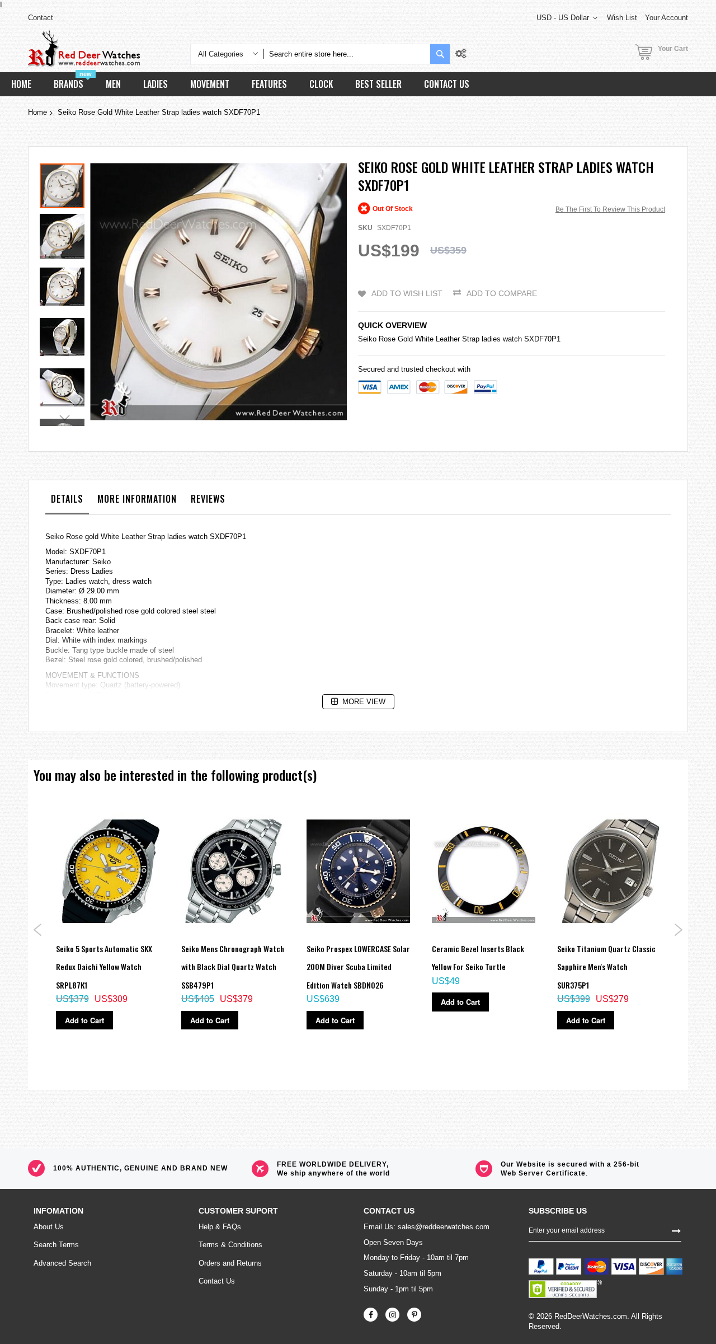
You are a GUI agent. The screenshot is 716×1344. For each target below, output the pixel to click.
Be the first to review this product (610, 209)
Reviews (208, 498)
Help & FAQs (220, 1227)
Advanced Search (62, 1263)
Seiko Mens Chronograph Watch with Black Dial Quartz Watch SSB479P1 (232, 967)
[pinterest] (414, 1315)
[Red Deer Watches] (84, 48)
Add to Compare (502, 293)
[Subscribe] (676, 1229)
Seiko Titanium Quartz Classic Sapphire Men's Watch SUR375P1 (606, 967)
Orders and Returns (230, 1263)
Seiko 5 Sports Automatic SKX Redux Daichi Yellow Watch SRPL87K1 (104, 967)
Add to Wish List (406, 293)
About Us (49, 1227)
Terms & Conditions (230, 1244)
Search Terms (56, 1244)
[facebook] (371, 1315)
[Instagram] (392, 1315)
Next (678, 930)
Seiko (367, 339)
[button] (65, 233)
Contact (40, 17)
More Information (137, 498)
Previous (38, 930)
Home (37, 112)
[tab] (67, 501)
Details (67, 498)
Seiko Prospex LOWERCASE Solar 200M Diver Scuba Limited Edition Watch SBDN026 (358, 967)
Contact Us (217, 1281)
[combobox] (346, 54)
